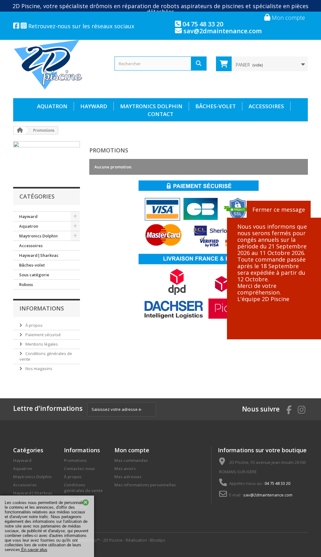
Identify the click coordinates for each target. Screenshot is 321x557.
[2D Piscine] (59, 64)
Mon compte (287, 17)
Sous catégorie (34, 275)
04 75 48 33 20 (202, 24)
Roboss (26, 284)
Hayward (93, 106)
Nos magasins (38, 368)
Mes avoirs (125, 468)
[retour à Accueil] (20, 130)
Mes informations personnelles (145, 485)
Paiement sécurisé (42, 334)
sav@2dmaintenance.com (222, 31)
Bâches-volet (215, 106)
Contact (160, 114)
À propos (33, 325)
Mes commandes (131, 460)
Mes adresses (127, 477)
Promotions (75, 460)
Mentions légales (41, 344)
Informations (41, 308)
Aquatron (52, 106)
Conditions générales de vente (83, 487)
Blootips (157, 540)
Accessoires (266, 106)
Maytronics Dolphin (151, 106)
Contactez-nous (79, 468)
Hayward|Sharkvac (39, 255)
